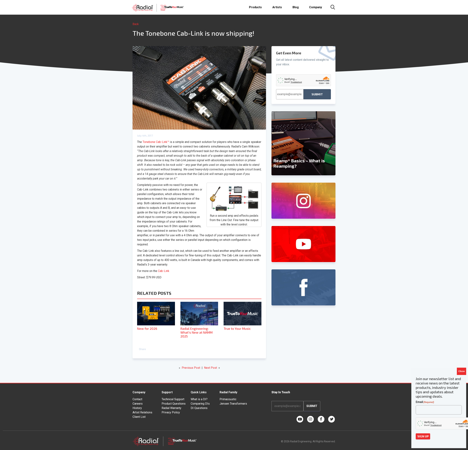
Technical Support (173, 399)
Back (136, 24)
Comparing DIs (200, 403)
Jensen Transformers (233, 403)
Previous (273, 143)
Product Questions (174, 403)
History (137, 408)
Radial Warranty (171, 408)
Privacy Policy (171, 412)
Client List (139, 417)
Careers (138, 403)
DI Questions (199, 408)
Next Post (210, 367)
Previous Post (191, 367)
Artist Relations (142, 412)
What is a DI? (199, 399)
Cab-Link (163, 271)
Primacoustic (228, 399)
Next (333, 143)
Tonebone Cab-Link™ (156, 142)
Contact (137, 399)
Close (461, 371)
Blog (295, 7)
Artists (277, 7)
